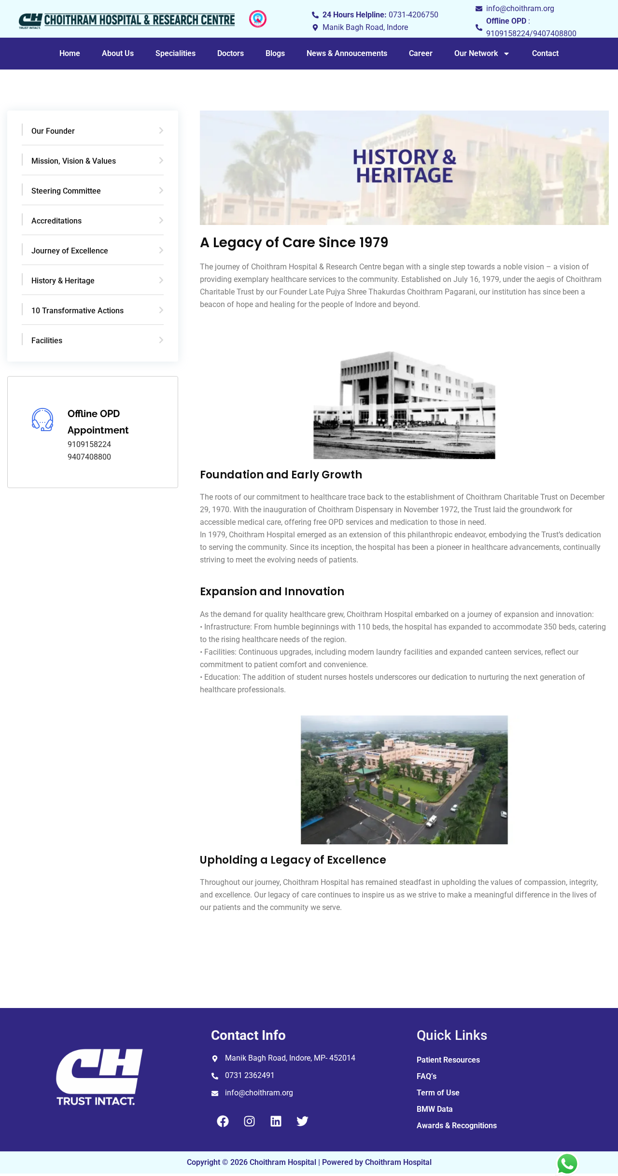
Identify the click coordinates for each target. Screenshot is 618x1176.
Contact (545, 53)
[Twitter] (303, 1121)
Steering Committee (66, 191)
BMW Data (435, 1109)
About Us (118, 53)
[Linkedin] (276, 1121)
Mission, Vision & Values (73, 161)
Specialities (175, 53)
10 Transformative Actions (77, 310)
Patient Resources (448, 1059)
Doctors (230, 53)
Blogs (275, 53)
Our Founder (53, 131)
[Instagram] (250, 1121)
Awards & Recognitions (457, 1125)
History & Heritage (63, 280)
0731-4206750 (413, 14)
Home (69, 53)
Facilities (46, 340)
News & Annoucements (347, 53)
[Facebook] (223, 1121)
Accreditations (56, 220)
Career (421, 53)
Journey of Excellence (69, 250)
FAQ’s (426, 1076)
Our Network (476, 53)
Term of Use (438, 1092)
